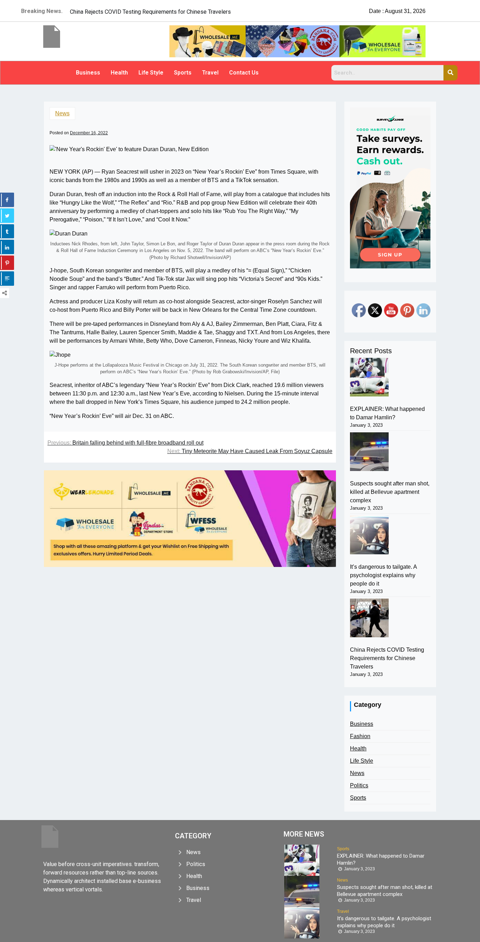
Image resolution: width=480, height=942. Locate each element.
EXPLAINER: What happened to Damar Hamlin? (387, 413)
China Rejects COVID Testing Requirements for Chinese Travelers (387, 658)
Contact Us (244, 72)
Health (119, 72)
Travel (210, 72)
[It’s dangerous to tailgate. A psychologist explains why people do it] (369, 535)
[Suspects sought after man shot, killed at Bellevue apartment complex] (369, 451)
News (62, 113)
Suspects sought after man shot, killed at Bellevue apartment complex (389, 491)
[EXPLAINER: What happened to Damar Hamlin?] (369, 377)
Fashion (360, 736)
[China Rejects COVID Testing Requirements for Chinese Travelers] (369, 618)
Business (88, 72)
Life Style (150, 72)
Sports (183, 72)
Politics (359, 785)
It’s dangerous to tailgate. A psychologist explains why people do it (383, 575)
